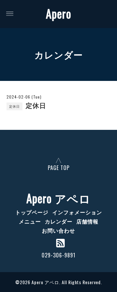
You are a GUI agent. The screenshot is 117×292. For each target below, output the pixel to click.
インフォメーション (77, 212)
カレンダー (58, 221)
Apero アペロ (58, 198)
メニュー (30, 221)
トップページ (31, 212)
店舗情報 (87, 221)
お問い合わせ (58, 230)
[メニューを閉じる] (58, 146)
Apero (58, 13)
